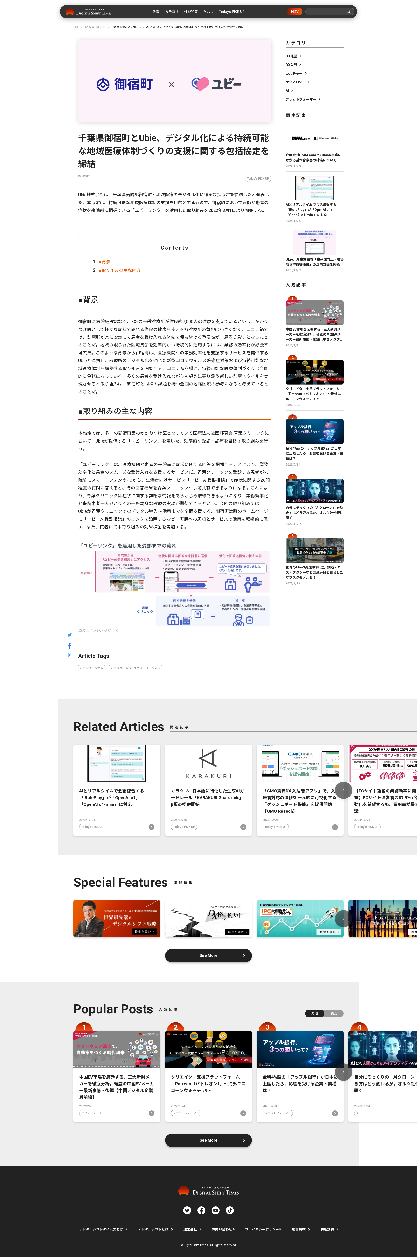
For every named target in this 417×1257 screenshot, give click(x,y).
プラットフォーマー (301, 99)
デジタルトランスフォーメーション (137, 668)
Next (343, 790)
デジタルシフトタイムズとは (101, 1229)
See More (209, 955)
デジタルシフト (93, 668)
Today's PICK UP (258, 178)
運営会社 (190, 1229)
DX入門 (291, 65)
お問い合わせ (222, 1229)
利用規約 (327, 1229)
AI (287, 91)
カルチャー (294, 73)
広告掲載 (299, 1229)
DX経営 (291, 56)
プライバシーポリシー (262, 1229)
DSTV (295, 11)
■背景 (104, 261)
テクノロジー (296, 82)
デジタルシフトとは (153, 1229)
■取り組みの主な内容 (120, 270)
